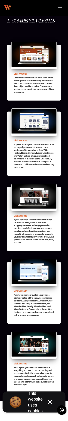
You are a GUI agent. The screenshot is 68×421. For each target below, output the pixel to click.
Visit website (20, 73)
